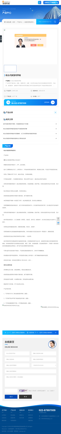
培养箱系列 (13, 420)
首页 (13, 22)
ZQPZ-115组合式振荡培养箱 (46, 332)
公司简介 (4, 415)
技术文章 (21, 417)
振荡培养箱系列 (29, 22)
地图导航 (30, 420)
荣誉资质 (4, 420)
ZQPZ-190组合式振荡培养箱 (19, 332)
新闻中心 (21, 415)
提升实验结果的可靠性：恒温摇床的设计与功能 (15, 124)
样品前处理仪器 (13, 415)
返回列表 (31, 332)
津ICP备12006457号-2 (21, 428)
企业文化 (4, 417)
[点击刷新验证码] (23, 390)
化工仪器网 (10, 431)
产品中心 (19, 22)
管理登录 (16, 431)
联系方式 (30, 415)
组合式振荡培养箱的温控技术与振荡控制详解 (15, 128)
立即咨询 (46, 102)
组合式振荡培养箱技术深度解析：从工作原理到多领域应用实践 (20, 133)
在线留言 (30, 417)
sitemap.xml (22, 431)
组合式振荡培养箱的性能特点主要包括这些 (14, 138)
